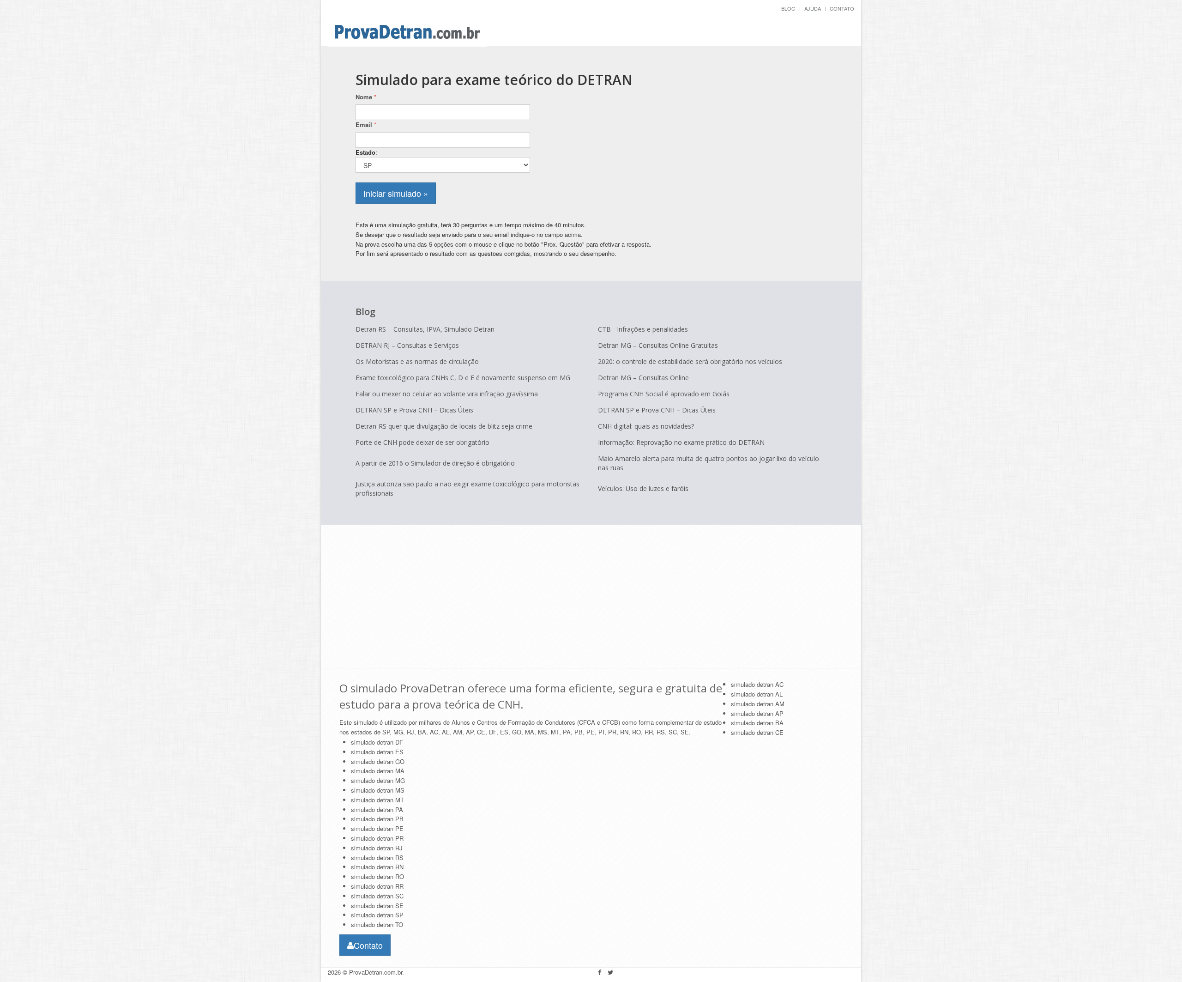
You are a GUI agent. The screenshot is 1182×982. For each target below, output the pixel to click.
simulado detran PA (377, 809)
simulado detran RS (377, 857)
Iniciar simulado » (395, 193)
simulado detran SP (377, 914)
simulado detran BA (757, 722)
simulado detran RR (377, 886)
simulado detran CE (757, 732)
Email (366, 124)
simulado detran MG (378, 780)
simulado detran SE (377, 905)
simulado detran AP (757, 713)
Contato (842, 8)
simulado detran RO (377, 876)
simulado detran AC (757, 684)
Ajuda (812, 8)
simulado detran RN (377, 866)
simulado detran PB (377, 818)
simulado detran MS (377, 790)
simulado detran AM (757, 703)
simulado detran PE (377, 828)
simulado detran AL (757, 694)
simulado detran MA (377, 770)
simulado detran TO (377, 924)
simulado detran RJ (377, 847)
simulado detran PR (377, 838)
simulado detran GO (377, 761)
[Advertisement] (756, 134)
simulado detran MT (377, 799)
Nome (366, 96)
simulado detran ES (377, 751)
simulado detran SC (377, 895)
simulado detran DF (377, 742)
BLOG (788, 8)
